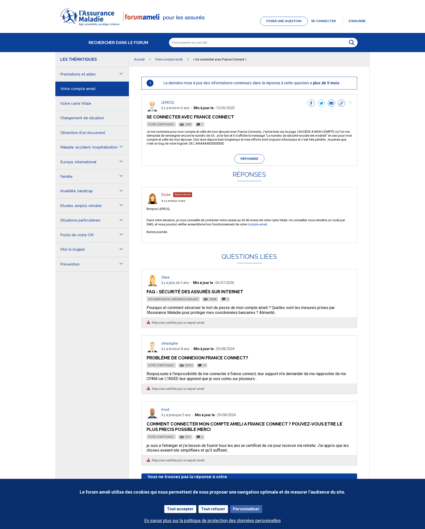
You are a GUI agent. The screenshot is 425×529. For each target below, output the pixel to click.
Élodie (166, 195)
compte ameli (257, 224)
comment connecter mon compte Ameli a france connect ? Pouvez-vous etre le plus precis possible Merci (244, 426)
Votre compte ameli (161, 124)
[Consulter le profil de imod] (152, 417)
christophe (169, 343)
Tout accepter (180, 509)
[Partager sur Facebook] (311, 104)
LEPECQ (167, 102)
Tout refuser (213, 509)
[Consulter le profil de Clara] (152, 284)
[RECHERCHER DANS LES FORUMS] (352, 42)
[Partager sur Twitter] (321, 104)
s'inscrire (357, 21)
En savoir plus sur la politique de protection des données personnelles (212, 520)
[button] (212, 26)
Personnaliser (246, 509)
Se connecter (323, 21)
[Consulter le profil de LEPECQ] (152, 110)
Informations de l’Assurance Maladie (173, 299)
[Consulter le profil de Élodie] (152, 202)
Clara (165, 277)
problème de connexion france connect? (197, 357)
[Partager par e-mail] (331, 104)
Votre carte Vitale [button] (75, 103)
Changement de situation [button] (82, 118)
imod (165, 409)
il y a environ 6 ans (173, 201)
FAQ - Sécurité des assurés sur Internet (195, 291)
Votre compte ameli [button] (77, 89)
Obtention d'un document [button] (82, 133)
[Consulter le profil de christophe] (152, 351)
